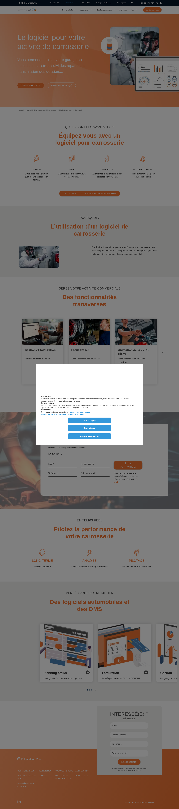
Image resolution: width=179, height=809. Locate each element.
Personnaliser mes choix (89, 436)
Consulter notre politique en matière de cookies (62, 414)
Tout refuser (89, 428)
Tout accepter (89, 420)
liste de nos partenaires (79, 412)
